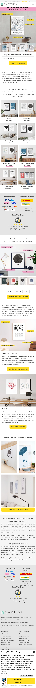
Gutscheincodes (5, 649)
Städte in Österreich (6, 638)
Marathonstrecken (5, 645)
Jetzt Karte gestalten (18, 63)
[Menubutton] (32, 4)
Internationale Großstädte (7, 640)
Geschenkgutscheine (6, 647)
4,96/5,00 (29, 1)
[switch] (4, 685)
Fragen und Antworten (25, 636)
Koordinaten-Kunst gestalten (18, 369)
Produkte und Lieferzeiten (25, 645)
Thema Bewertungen (20, 230)
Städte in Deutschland (6, 636)
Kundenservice (23, 638)
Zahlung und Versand (24, 642)
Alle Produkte (4, 634)
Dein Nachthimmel (5, 642)
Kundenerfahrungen (24, 640)
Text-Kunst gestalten (18, 426)
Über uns (21, 634)
